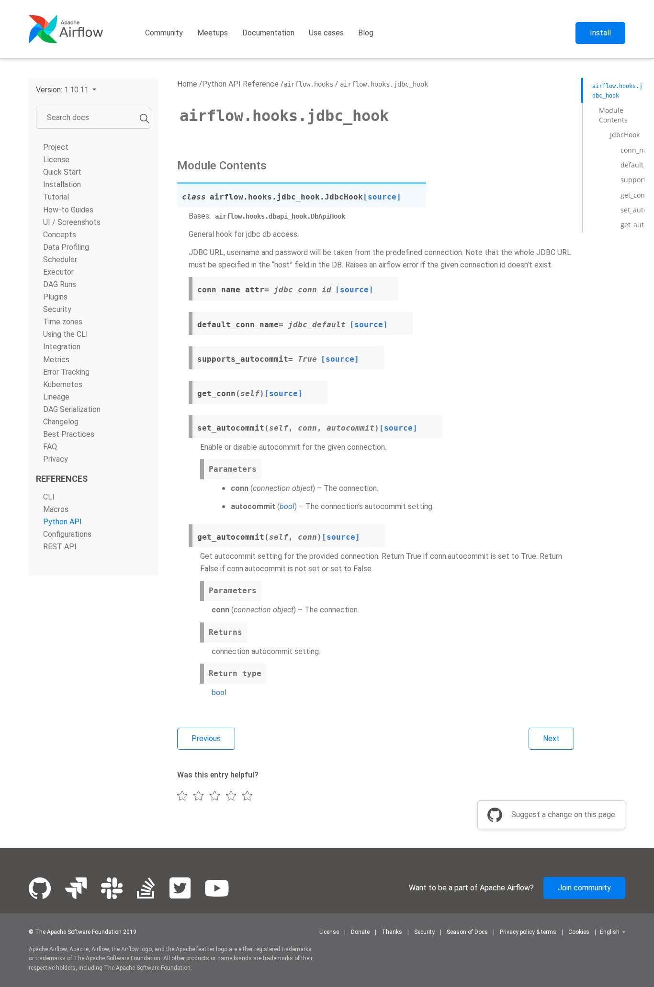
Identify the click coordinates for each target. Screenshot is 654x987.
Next (551, 738)
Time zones (62, 321)
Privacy (55, 459)
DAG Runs (59, 284)
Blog (365, 32)
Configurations (67, 534)
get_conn (634, 195)
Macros (55, 509)
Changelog (61, 421)
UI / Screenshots (72, 222)
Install (600, 32)
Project (55, 147)
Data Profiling (66, 247)
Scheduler (60, 259)
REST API (60, 546)
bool (219, 692)
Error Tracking (66, 372)
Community (164, 32)
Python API (62, 521)
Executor (58, 272)
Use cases (326, 32)
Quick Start (62, 172)
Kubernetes (62, 384)
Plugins (55, 296)
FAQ (50, 446)
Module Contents (613, 115)
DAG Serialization (72, 409)
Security (57, 309)
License (56, 159)
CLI (49, 496)
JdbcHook (625, 134)
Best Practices (68, 434)
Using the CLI (65, 334)
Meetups (212, 32)
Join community (584, 887)
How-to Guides (68, 209)
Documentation (268, 32)
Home (187, 84)
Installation (62, 184)
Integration (61, 346)
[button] (66, 89)
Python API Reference (240, 84)
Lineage (56, 396)
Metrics (56, 359)
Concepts (59, 234)
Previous (206, 738)
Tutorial (56, 196)
